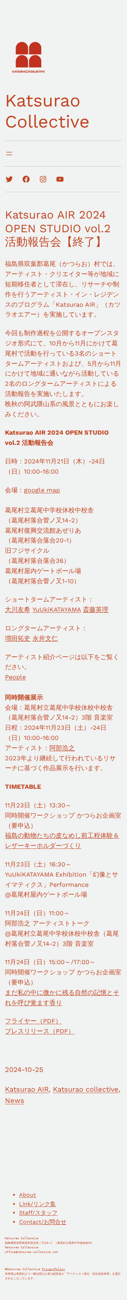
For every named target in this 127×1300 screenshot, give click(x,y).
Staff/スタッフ (38, 1212)
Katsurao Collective (47, 111)
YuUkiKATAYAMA (56, 609)
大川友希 (17, 609)
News (14, 1100)
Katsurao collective (86, 1089)
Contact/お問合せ (42, 1221)
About (27, 1194)
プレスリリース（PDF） (39, 1031)
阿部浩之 (62, 748)
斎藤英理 (95, 609)
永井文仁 (45, 638)
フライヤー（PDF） (33, 1021)
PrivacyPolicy (53, 1269)
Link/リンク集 (37, 1204)
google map (42, 490)
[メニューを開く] (9, 153)
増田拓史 (17, 638)
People (15, 677)
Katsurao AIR (27, 1089)
